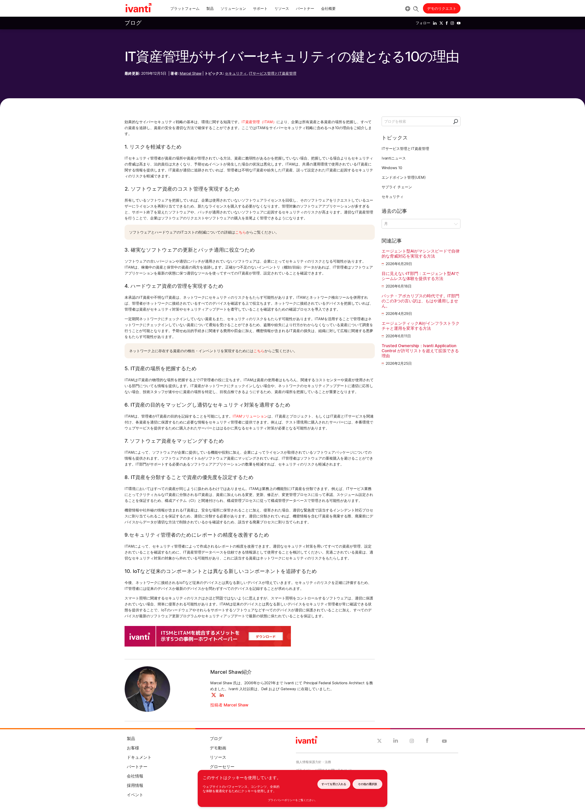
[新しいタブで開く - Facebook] (427, 741)
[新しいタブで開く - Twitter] (379, 741)
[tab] (185, 9)
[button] (421, 224)
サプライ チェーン (397, 187)
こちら (240, 232)
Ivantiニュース (394, 158)
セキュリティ (236, 73)
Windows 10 (392, 167)
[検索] (416, 8)
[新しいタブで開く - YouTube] (444, 741)
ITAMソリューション (250, 416)
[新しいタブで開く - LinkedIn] (395, 741)
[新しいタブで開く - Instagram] (412, 741)
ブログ (133, 22)
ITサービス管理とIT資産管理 (272, 73)
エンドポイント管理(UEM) (404, 177)
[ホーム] (138, 8)
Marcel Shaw (191, 73)
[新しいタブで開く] (435, 23)
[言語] (407, 8)
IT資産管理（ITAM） (259, 122)
